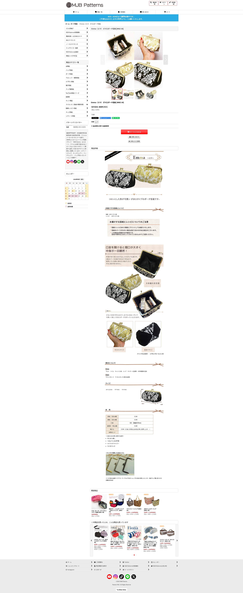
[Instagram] (71, 161)
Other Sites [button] (122, 590)
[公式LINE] (78, 161)
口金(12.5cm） (137, 423)
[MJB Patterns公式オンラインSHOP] (84, 5)
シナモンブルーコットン (156, 354)
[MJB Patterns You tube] (68, 161)
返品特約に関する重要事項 (101, 126)
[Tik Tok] (75, 161)
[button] (153, 3)
